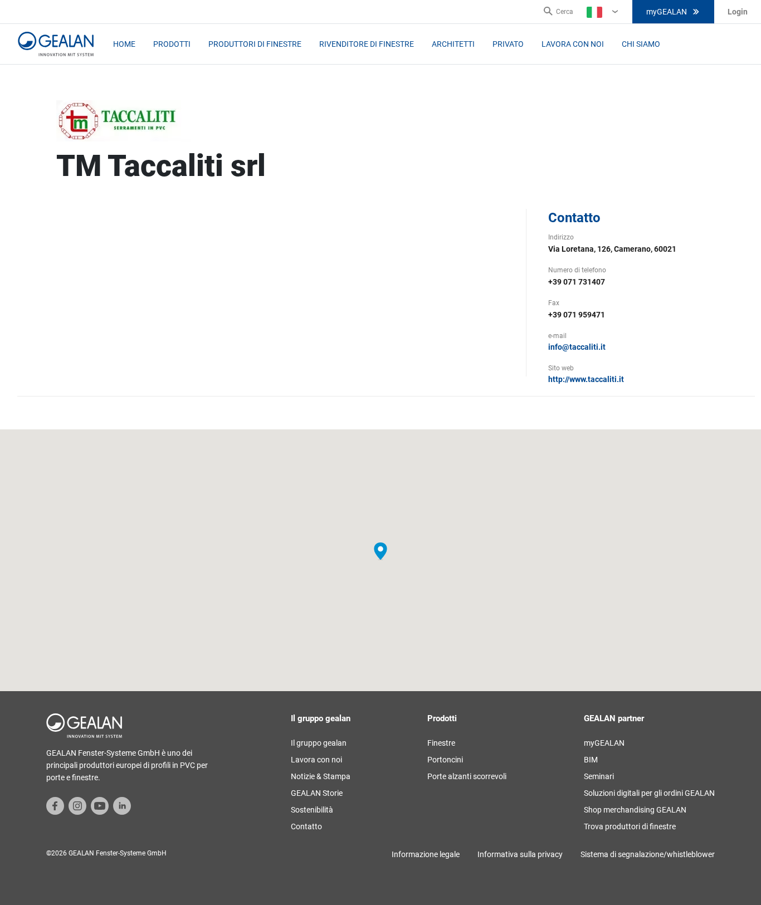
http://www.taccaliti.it (586, 379)
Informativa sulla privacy (520, 854)
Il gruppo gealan (319, 742)
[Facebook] (55, 805)
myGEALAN (666, 11)
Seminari (599, 776)
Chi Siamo (641, 44)
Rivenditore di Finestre (366, 44)
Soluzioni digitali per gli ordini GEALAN (649, 793)
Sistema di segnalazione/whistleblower (647, 854)
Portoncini (445, 759)
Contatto (306, 826)
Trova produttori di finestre (630, 826)
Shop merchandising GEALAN (635, 809)
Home (124, 44)
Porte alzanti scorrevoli (466, 776)
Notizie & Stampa (320, 776)
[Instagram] (77, 805)
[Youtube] (100, 805)
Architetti (453, 44)
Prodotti (172, 44)
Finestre (441, 742)
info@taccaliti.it (577, 347)
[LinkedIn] (122, 805)
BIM (591, 759)
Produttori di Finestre (254, 44)
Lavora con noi (573, 44)
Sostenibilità (312, 809)
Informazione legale (426, 854)
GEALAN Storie (317, 793)
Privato (508, 44)
